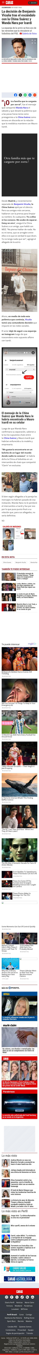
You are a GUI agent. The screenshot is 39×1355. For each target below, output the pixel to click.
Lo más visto (9, 1155)
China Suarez (7, 562)
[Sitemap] (32, 1297)
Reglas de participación (15, 1333)
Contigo (29, 1314)
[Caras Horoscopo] (19, 1281)
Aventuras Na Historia (13, 1318)
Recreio (21, 1321)
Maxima (29, 1321)
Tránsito (29, 1333)
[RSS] (27, 1297)
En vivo (33, 3)
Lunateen (15, 1309)
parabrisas (19, 1092)
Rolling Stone (29, 1318)
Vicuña (28, 319)
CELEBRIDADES (6, 7)
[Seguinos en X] (17, 1297)
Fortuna (9, 1306)
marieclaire (19, 1025)
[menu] (3, 3)
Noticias (19, 1302)
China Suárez (10, 438)
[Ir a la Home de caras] (9, 3)
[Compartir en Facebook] (15, 95)
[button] (19, 50)
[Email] (34, 95)
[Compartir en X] (20, 95)
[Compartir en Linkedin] (30, 95)
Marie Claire (29, 1302)
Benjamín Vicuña (21, 204)
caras (19, 1058)
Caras (21, 1314)
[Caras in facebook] (11, 1297)
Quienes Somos (25, 1327)
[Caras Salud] (19, 1271)
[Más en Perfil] (13, 988)
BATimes (24, 1309)
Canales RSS (12, 1327)
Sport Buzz (11, 1321)
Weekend (18, 1306)
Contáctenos (11, 1330)
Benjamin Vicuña (21, 562)
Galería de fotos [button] (29, 33)
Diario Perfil (9, 1302)
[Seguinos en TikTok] (22, 1297)
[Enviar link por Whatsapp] (25, 95)
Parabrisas (28, 1306)
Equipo (30, 1330)
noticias (19, 994)
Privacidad (22, 1330)
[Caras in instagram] (6, 1297)
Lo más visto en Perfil (15, 1211)
